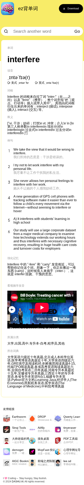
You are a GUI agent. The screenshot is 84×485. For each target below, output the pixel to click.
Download (73, 8)
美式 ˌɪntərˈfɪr (20, 82)
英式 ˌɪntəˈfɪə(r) (49, 82)
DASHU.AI (17, 481)
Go (77, 31)
